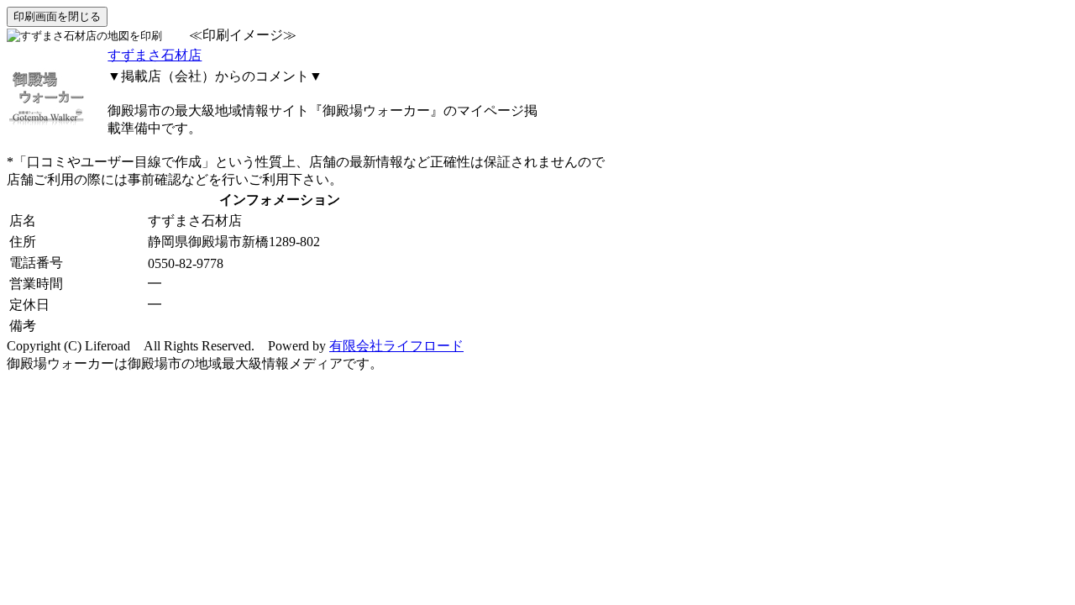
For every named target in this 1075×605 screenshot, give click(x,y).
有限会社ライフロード (396, 346)
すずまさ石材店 (155, 55)
